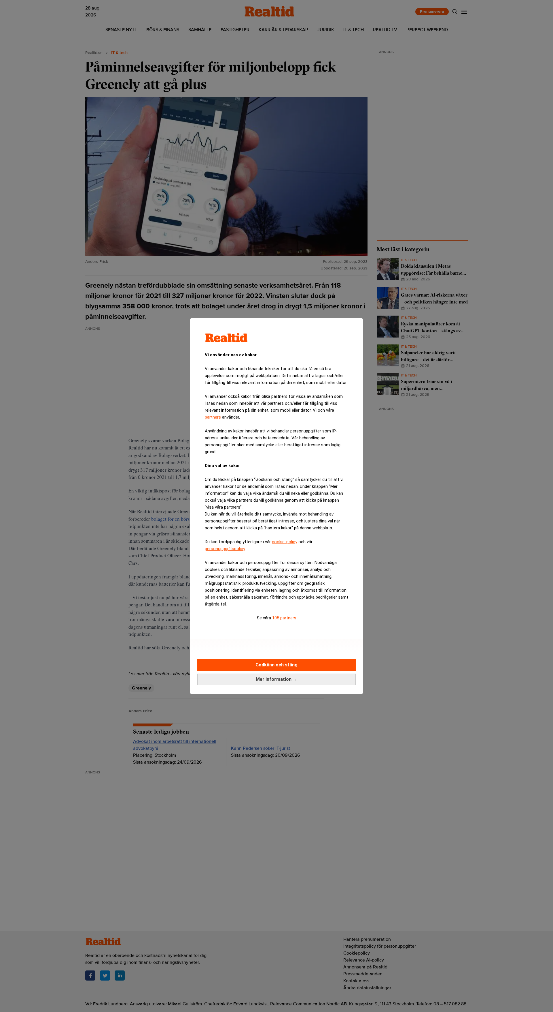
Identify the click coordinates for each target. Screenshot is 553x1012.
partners (213, 417)
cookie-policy (284, 541)
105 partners (284, 618)
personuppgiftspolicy (225, 548)
